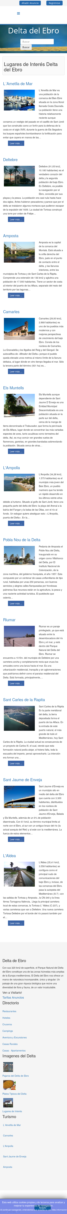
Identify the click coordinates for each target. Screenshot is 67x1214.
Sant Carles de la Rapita (24, 699)
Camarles (11, 311)
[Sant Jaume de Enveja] (19, 797)
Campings (7, 1030)
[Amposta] (19, 252)
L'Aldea (9, 855)
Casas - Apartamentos (14, 1050)
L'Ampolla (11, 467)
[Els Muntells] (19, 405)
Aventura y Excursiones (14, 1037)
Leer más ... (16, 143)
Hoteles (6, 1017)
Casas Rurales (10, 1044)
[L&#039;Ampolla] (19, 482)
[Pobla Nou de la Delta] (19, 555)
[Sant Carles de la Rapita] (19, 718)
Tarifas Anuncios (13, 997)
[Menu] (18, 13)
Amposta (10, 235)
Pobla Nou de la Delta (21, 539)
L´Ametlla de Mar (18, 83)
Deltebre (10, 159)
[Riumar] (19, 636)
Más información (59, 1209)
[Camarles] (19, 329)
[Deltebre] (19, 176)
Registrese (54, 3)
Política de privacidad (22, 1195)
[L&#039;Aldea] (19, 874)
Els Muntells (13, 387)
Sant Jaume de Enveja (22, 779)
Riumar (9, 619)
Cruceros (7, 1024)
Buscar (26, 47)
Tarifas (37, 1195)
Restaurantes (9, 1011)
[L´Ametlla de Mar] (19, 100)
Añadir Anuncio (30, 3)
